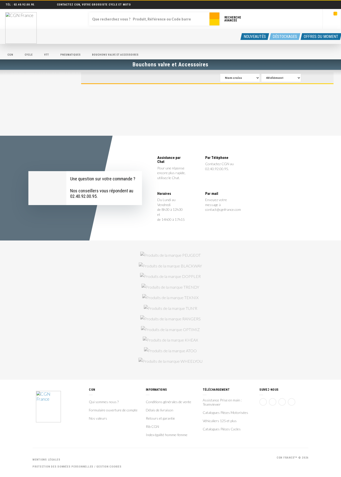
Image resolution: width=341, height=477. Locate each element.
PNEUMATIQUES (70, 54)
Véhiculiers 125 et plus (220, 421)
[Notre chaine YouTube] (272, 402)
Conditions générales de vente (168, 402)
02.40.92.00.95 (24, 4)
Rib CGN (152, 427)
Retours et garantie (160, 418)
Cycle (29, 54)
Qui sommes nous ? (104, 402)
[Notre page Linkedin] (282, 402)
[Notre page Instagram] (291, 402)
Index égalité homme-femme (166, 435)
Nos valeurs (98, 418)
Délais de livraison (159, 410)
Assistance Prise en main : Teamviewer (222, 402)
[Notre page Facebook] (263, 402)
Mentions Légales (46, 459)
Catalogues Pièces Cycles (222, 429)
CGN (10, 54)
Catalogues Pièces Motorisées (225, 413)
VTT (46, 54)
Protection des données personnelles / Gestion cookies (77, 466)
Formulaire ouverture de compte (113, 410)
